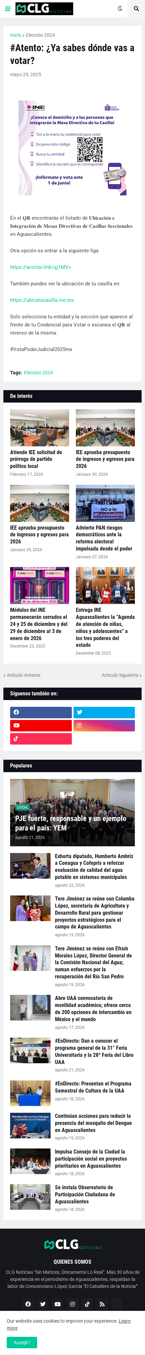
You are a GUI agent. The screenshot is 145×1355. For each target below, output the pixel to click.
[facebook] (41, 712)
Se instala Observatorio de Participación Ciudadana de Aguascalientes (85, 1194)
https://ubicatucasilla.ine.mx (42, 300)
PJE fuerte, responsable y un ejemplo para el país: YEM (70, 823)
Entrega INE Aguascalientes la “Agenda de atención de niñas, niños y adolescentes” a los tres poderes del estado (105, 627)
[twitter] (104, 712)
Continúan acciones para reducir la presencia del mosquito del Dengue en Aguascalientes (93, 1123)
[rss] (102, 1304)
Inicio (15, 35)
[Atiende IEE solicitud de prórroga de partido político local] (39, 427)
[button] (8, 9)
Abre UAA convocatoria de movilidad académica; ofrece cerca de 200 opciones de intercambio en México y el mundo (93, 1008)
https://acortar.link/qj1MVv (40, 267)
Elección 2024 (40, 35)
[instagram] (104, 725)
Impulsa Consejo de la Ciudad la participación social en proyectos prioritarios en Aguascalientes (91, 1158)
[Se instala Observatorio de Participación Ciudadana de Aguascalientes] (30, 1197)
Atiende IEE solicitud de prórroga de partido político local (36, 459)
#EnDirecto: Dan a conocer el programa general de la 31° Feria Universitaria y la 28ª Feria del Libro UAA (94, 1051)
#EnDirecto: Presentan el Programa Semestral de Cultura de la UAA (93, 1087)
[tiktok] (41, 739)
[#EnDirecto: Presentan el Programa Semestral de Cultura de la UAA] (30, 1093)
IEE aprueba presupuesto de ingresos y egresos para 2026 (105, 459)
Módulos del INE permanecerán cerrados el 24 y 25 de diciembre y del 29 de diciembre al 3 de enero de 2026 (38, 624)
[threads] (104, 739)
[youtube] (41, 725)
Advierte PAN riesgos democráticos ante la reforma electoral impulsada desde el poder (104, 538)
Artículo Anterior (24, 675)
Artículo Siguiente (120, 675)
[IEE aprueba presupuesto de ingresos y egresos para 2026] (105, 427)
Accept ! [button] (21, 1342)
